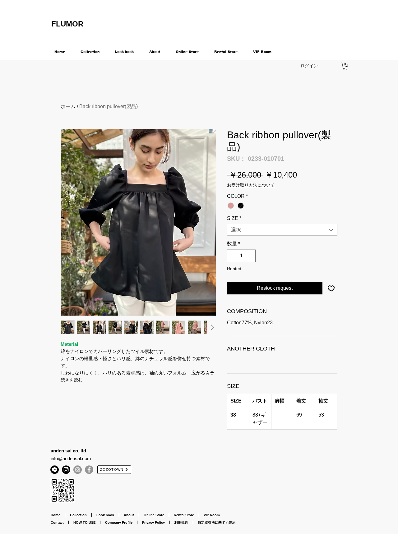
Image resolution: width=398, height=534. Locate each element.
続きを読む (71, 379)
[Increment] (250, 256)
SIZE (234, 218)
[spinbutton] (241, 256)
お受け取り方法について (251, 185)
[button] (345, 66)
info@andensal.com (71, 458)
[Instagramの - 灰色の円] (77, 469)
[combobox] (282, 230)
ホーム (68, 106)
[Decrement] (232, 256)
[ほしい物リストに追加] (331, 288)
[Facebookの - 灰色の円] (89, 469)
